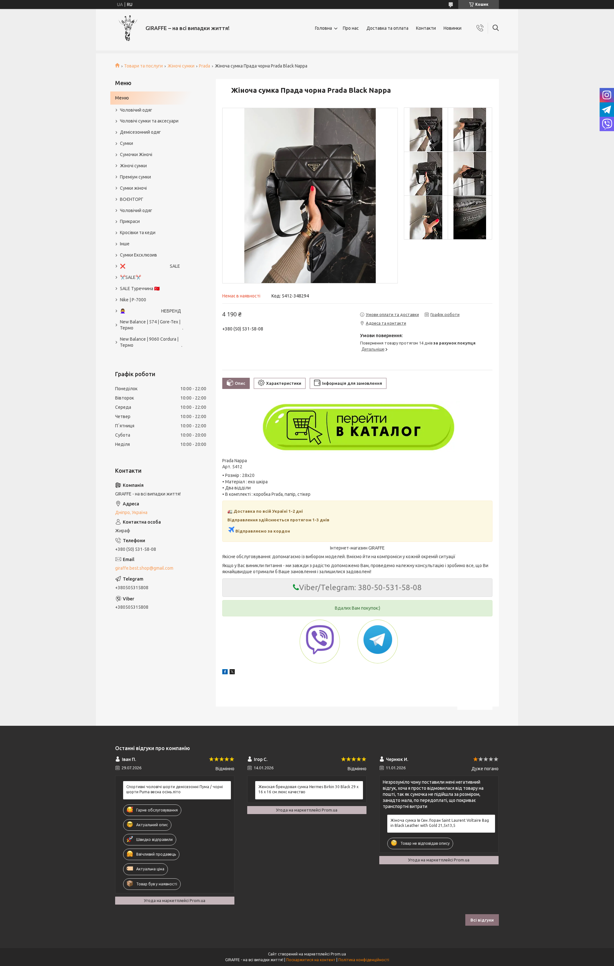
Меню (122, 97)
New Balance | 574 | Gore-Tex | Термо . (151, 324)
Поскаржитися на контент (310, 960)
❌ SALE (150, 266)
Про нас (351, 28)
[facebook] (225, 672)
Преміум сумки (135, 176)
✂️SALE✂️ (130, 277)
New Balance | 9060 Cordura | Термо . (151, 342)
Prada (204, 65)
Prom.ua (338, 954)
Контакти (426, 28)
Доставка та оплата (387, 28)
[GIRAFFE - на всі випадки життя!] (128, 28)
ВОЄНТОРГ (131, 199)
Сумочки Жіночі (136, 154)
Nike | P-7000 (133, 299)
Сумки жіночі (133, 188)
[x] (232, 672)
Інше (125, 243)
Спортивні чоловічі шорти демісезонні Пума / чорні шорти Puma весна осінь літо (174, 789)
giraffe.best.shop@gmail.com (144, 568)
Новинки (452, 28)
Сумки (126, 143)
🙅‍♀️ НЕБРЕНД (150, 310)
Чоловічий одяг (136, 110)
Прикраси (130, 221)
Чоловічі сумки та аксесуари (149, 120)
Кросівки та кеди (137, 232)
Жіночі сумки (181, 65)
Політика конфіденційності (363, 960)
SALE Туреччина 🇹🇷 (140, 288)
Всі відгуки (482, 920)
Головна (323, 28)
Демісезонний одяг (140, 132)
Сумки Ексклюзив (138, 254)
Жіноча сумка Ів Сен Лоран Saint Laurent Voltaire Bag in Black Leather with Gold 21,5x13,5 (439, 822)
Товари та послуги (143, 65)
